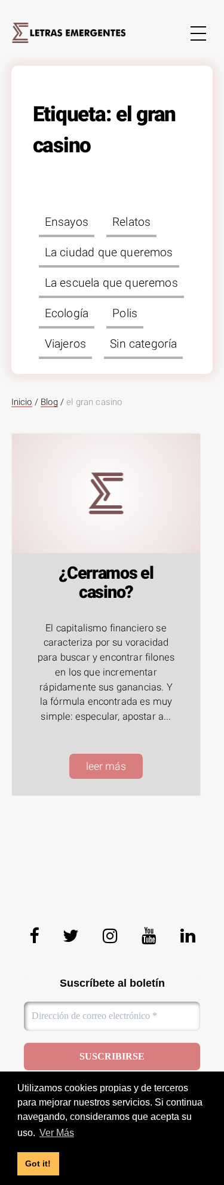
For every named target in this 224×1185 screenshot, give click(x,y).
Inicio (21, 402)
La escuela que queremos (111, 283)
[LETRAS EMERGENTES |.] (68, 32)
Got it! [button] (38, 1163)
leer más (106, 766)
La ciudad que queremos (109, 252)
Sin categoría (143, 344)
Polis (124, 313)
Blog (49, 402)
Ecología (66, 313)
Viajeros (65, 344)
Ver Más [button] (56, 1133)
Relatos (131, 222)
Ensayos (66, 222)
